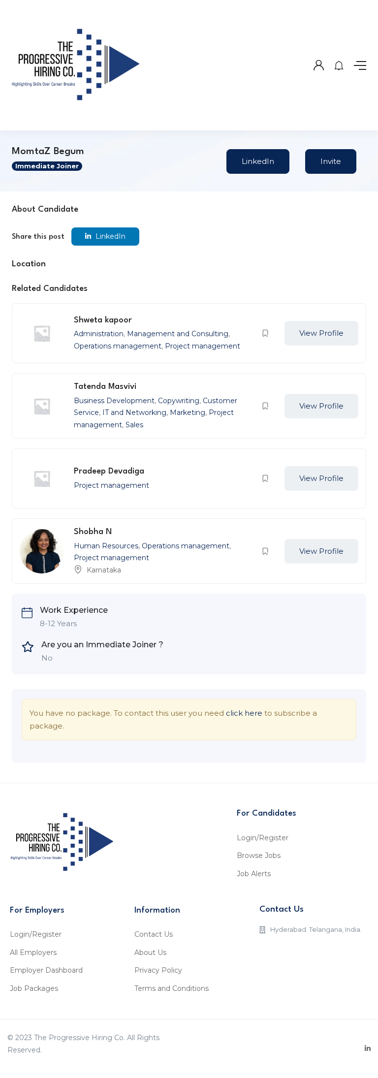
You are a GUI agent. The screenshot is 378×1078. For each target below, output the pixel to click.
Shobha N (93, 532)
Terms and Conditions (171, 988)
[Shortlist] (265, 333)
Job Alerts (254, 873)
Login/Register (262, 837)
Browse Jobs (259, 855)
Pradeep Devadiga (109, 471)
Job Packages (34, 988)
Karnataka (104, 570)
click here (244, 713)
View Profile (321, 333)
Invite (330, 161)
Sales (134, 424)
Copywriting (178, 400)
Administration (99, 333)
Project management (202, 346)
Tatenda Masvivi (105, 386)
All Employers (33, 952)
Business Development (114, 400)
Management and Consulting (177, 333)
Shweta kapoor (103, 320)
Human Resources (106, 545)
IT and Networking (134, 412)
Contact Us (153, 934)
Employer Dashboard (46, 970)
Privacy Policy (158, 970)
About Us (150, 952)
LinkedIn (258, 161)
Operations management (117, 346)
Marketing (187, 412)
